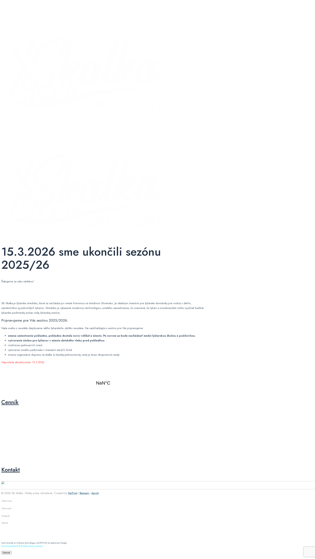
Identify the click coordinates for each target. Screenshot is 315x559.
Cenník (10, 402)
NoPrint (72, 493)
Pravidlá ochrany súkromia (32, 545)
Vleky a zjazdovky (182, 440)
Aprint (95, 493)
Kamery (10, 455)
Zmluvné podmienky (9, 545)
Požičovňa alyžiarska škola (19, 421)
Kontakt (10, 470)
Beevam (84, 493)
